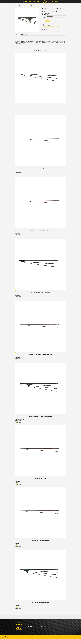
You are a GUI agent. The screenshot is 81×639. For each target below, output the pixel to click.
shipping (50, 13)
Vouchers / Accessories (31, 627)
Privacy (76, 636)
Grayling (51, 26)
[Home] (46, 1)
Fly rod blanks (28, 5)
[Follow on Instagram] (3, 1)
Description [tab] (18, 34)
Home (30, 1)
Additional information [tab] (24, 34)
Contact (56, 1)
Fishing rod (48, 26)
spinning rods (30, 625)
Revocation (42, 629)
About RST (38, 1)
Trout (58, 26)
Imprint (78, 636)
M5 (53, 26)
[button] (38, 9)
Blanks (44, 26)
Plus (55, 26)
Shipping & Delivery (43, 626)
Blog (52, 1)
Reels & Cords (30, 626)
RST (56, 26)
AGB (73, 636)
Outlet (29, 629)
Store (34, 1)
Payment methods (43, 627)
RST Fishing (17, 5)
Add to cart (48, 20)
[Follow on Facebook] (1, 1)
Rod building (22, 5)
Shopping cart (42, 625)
